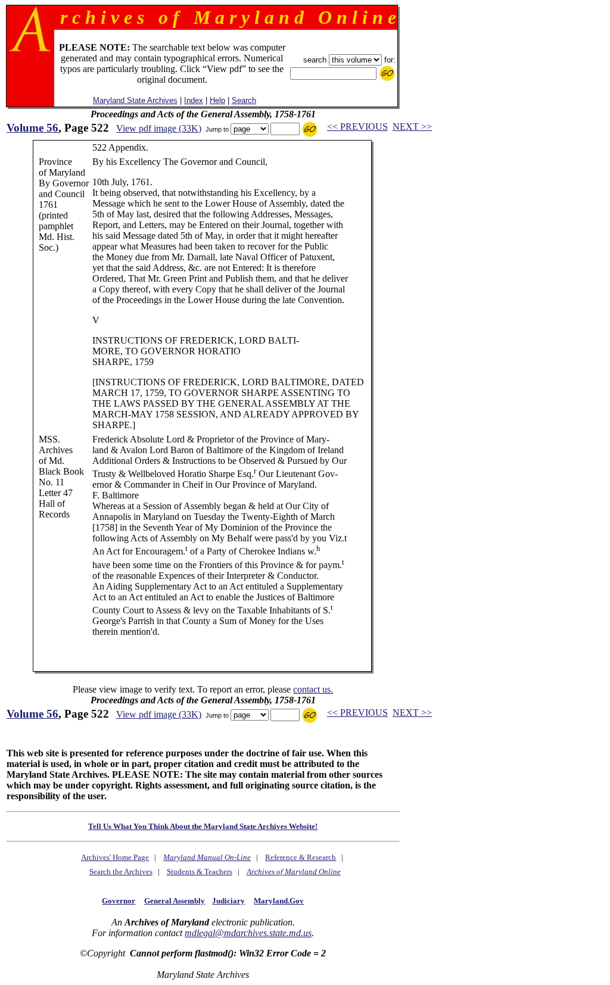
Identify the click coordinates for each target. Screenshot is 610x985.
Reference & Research (300, 857)
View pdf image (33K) (158, 128)
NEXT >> (412, 126)
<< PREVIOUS (357, 126)
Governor (118, 900)
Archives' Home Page (115, 857)
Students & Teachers (199, 871)
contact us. (313, 689)
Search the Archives (120, 871)
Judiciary (228, 900)
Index (193, 100)
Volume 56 (32, 127)
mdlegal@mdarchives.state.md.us (248, 933)
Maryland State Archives (135, 100)
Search (244, 100)
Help (217, 100)
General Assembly (174, 900)
